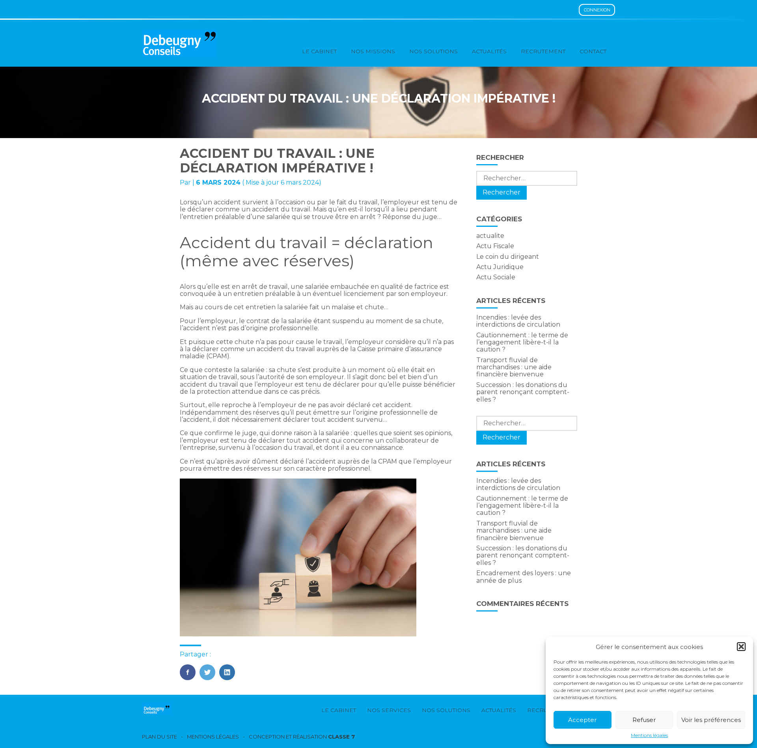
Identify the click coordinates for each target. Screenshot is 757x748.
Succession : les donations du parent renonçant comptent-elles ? (522, 392)
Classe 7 (341, 736)
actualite (490, 235)
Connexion (597, 10)
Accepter (582, 720)
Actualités (489, 51)
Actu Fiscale (495, 246)
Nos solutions (433, 51)
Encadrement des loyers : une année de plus (523, 576)
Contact (593, 51)
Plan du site (159, 737)
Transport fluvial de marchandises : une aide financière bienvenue (514, 367)
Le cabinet (319, 51)
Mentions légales (649, 735)
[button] (741, 647)
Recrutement (543, 51)
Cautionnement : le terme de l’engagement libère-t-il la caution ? (522, 342)
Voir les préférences (711, 720)
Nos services (389, 710)
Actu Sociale (495, 277)
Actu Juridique (500, 267)
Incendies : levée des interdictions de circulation (518, 321)
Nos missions (373, 51)
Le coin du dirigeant (507, 256)
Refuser (644, 720)
